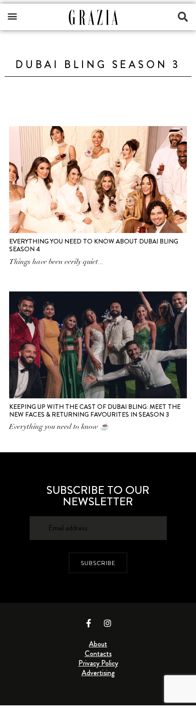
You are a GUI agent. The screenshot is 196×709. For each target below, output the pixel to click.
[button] (12, 15)
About (98, 644)
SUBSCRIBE (98, 562)
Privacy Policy (98, 663)
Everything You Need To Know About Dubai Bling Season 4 (93, 245)
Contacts (98, 653)
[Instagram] (107, 623)
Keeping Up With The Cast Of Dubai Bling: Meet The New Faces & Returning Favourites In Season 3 (95, 410)
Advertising (98, 672)
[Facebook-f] (89, 623)
